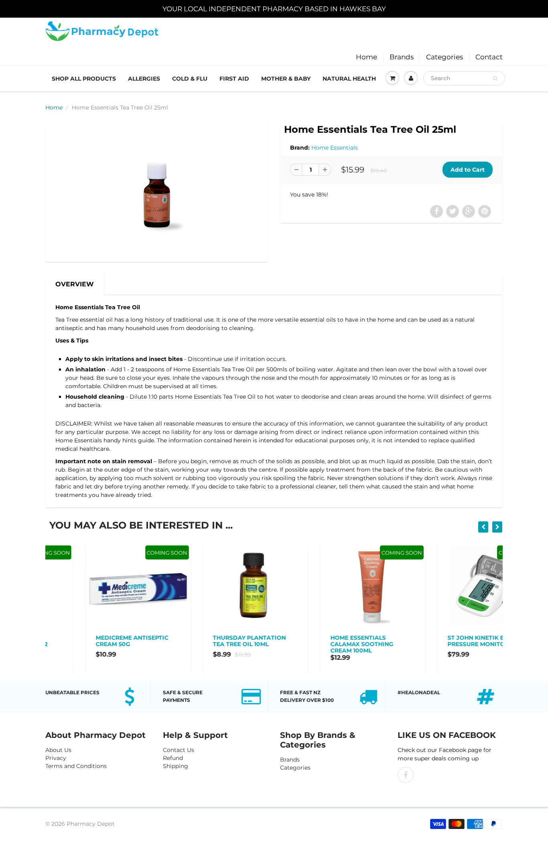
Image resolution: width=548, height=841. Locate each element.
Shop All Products (84, 78)
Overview (74, 284)
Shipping (175, 766)
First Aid (234, 78)
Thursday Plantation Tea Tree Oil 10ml (209, 641)
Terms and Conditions (76, 766)
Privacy (55, 758)
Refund (173, 758)
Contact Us (178, 750)
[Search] (495, 78)
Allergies (144, 78)
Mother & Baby (286, 78)
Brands (402, 57)
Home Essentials (334, 147)
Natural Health (349, 78)
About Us (58, 750)
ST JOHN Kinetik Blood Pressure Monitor (445, 641)
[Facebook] (406, 775)
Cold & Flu (189, 78)
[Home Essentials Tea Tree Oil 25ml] (156, 192)
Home (366, 57)
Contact (489, 57)
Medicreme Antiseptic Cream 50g (91, 641)
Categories (444, 57)
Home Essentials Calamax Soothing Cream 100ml (321, 644)
